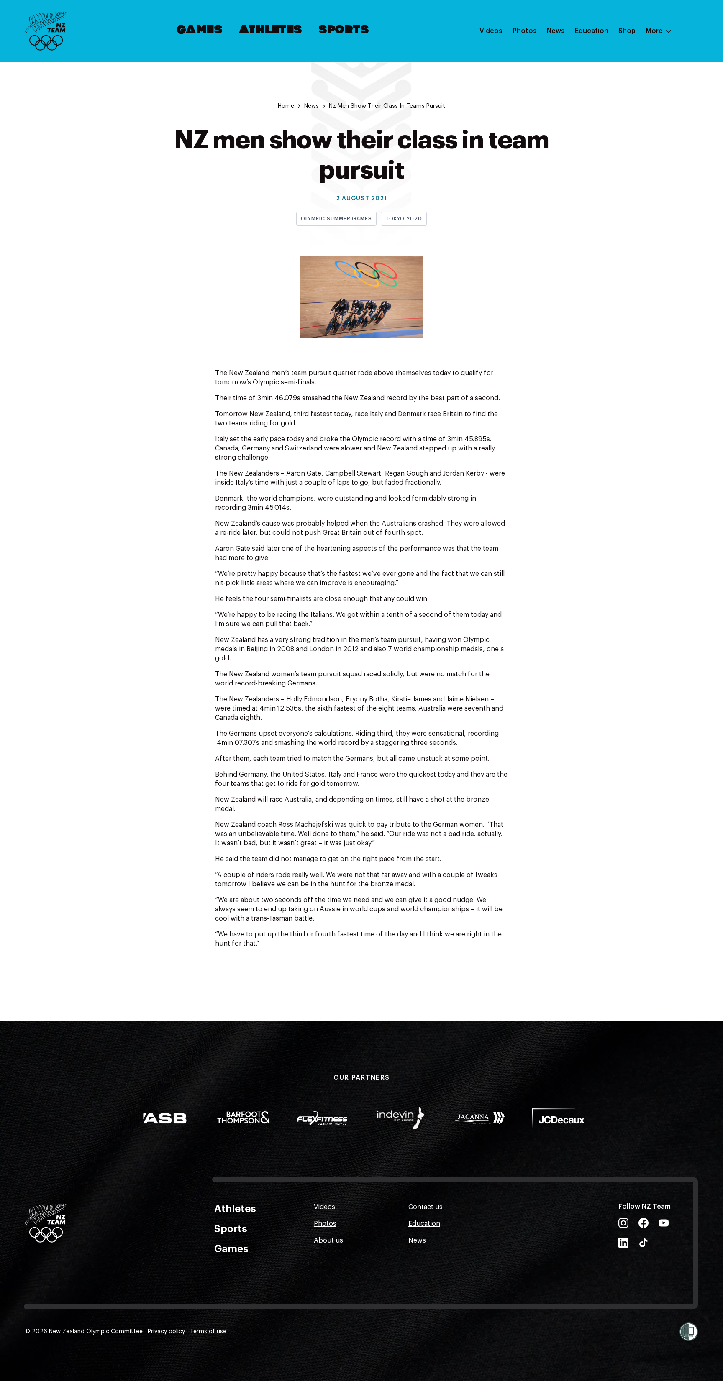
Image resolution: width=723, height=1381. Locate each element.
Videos (491, 31)
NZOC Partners (598, 105)
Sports (344, 30)
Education (591, 31)
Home (286, 106)
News (556, 31)
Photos (525, 31)
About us (328, 1240)
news (311, 106)
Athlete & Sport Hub (607, 72)
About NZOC (595, 55)
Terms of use (208, 1332)
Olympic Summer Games (336, 218)
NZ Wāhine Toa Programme (618, 139)
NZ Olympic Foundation (612, 122)
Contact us (425, 1207)
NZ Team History (601, 89)
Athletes (270, 30)
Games (200, 30)
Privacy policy (166, 1332)
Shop (627, 31)
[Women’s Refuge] (688, 1331)
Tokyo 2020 (403, 218)
